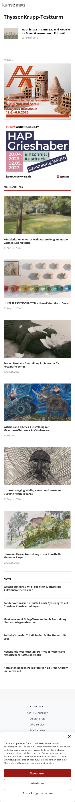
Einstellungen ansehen (37, 793)
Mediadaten (37, 730)
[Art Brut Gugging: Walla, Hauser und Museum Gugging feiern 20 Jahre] (37, 483)
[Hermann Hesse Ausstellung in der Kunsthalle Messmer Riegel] (37, 546)
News (7, 578)
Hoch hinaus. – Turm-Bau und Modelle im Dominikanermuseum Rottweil (46, 31)
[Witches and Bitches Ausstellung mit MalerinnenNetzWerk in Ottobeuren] (37, 419)
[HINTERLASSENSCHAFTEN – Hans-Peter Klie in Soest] (37, 295)
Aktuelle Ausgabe (37, 713)
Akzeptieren (37, 773)
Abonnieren (37, 718)
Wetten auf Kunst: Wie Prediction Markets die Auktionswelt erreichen (32, 588)
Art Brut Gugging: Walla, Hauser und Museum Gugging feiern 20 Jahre (32, 492)
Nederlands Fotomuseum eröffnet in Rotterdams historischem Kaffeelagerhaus (35, 653)
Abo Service (37, 724)
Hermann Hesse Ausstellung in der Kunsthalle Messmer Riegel (32, 555)
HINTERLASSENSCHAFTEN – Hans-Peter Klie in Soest (36, 303)
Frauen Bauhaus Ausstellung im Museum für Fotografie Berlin (31, 365)
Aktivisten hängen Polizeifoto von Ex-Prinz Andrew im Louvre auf (36, 669)
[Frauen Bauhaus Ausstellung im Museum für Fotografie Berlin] (37, 355)
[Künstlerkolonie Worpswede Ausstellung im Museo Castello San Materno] (37, 231)
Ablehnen (37, 783)
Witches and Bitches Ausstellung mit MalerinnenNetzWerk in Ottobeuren (27, 428)
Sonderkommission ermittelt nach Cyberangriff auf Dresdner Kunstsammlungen (36, 604)
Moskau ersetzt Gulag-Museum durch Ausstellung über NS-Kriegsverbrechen (35, 620)
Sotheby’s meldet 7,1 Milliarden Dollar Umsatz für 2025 (35, 637)
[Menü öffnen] (69, 8)
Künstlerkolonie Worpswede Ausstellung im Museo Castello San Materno (36, 241)
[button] (69, 736)
